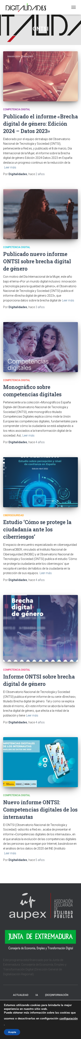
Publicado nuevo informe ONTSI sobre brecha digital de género (37, 261)
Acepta (12, 1032)
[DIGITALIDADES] (27, 7)
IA (37, 995)
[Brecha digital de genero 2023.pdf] (40, 214)
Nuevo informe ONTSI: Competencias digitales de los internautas (40, 809)
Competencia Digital (16, 109)
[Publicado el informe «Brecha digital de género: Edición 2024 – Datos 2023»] (40, 76)
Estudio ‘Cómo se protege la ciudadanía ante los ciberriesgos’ (37, 529)
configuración (68, 1018)
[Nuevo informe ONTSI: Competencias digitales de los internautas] (40, 762)
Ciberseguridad (13, 515)
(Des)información (56, 995)
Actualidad (20, 995)
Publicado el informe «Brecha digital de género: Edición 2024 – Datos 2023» (40, 123)
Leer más (10, 167)
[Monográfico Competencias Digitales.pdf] (40, 347)
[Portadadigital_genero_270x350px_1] (40, 628)
